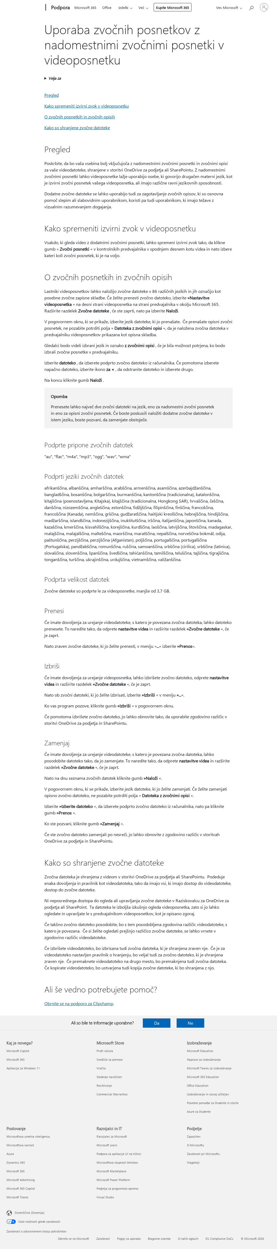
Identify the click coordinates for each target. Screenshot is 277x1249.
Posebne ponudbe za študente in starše (213, 1103)
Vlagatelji (193, 1162)
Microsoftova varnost (20, 1145)
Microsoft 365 (85, 7)
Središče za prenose (110, 1059)
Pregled (51, 95)
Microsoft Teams (17, 1197)
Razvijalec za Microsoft (112, 1136)
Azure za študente (199, 1111)
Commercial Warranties (112, 1094)
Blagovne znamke (159, 1239)
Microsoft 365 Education (203, 1077)
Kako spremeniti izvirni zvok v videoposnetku (86, 106)
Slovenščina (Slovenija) (29, 1213)
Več (141, 7)
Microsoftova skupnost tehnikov (117, 1162)
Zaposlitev (193, 1136)
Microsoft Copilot (17, 1051)
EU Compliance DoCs (219, 1239)
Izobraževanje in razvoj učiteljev (208, 1094)
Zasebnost (103, 1239)
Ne (190, 1023)
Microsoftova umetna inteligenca (28, 1136)
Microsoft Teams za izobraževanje (209, 1068)
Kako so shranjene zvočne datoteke (77, 127)
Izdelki (123, 7)
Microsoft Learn (107, 1145)
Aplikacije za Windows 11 (23, 1068)
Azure (10, 1154)
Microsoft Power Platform (113, 1180)
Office (106, 7)
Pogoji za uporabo (129, 1239)
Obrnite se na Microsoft (73, 1239)
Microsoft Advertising (20, 1180)
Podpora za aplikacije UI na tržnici (119, 1154)
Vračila (101, 1068)
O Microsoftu (195, 1145)
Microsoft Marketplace (111, 1171)
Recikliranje (104, 1085)
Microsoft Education (200, 1051)
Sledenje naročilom (109, 1077)
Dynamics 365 (15, 1162)
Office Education (197, 1085)
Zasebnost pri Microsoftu (203, 1154)
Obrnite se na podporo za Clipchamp (78, 1003)
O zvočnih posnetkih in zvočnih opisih (79, 116)
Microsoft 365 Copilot (20, 1188)
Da (156, 1023)
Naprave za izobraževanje (204, 1059)
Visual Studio (105, 1197)
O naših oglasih (188, 1239)
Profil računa (105, 1051)
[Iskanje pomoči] (251, 7)
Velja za (54, 78)
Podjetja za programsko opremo (117, 1188)
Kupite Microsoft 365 (172, 7)
